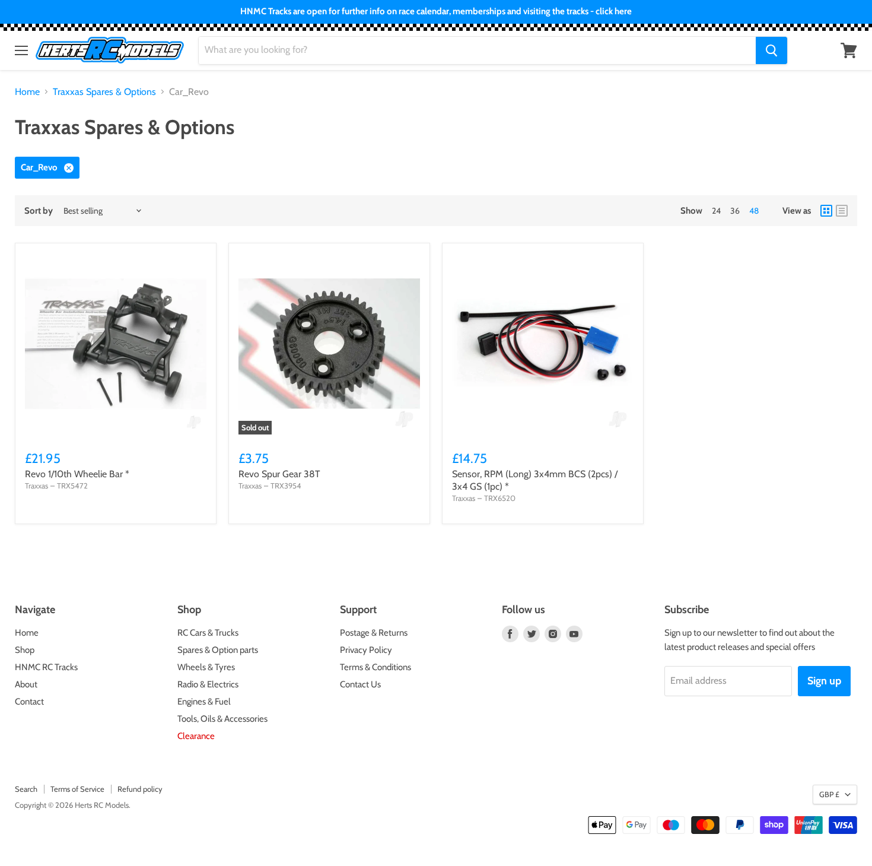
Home (27, 92)
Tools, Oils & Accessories (222, 718)
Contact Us (360, 684)
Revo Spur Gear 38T (279, 474)
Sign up (824, 680)
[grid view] (826, 211)
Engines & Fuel (204, 701)
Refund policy (140, 789)
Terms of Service (77, 789)
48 (754, 210)
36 (735, 210)
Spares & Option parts (217, 650)
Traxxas (36, 485)
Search (26, 789)
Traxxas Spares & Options (104, 92)
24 (716, 210)
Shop (24, 650)
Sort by (38, 211)
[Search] (771, 50)
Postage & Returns (374, 632)
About (26, 684)
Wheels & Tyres (206, 667)
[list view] (842, 211)
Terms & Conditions (375, 667)
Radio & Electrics (207, 684)
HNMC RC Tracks (46, 667)
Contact (29, 701)
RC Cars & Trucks (207, 632)
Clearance (196, 736)
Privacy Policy (366, 650)
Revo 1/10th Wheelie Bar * (77, 474)
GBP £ (829, 794)
